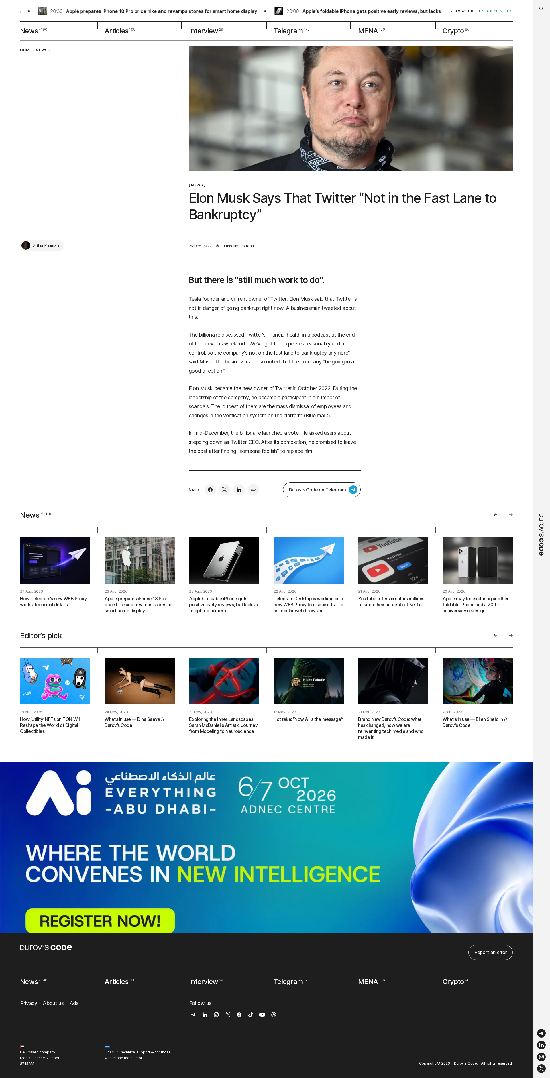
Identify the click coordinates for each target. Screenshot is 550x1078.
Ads (74, 1003)
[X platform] (541, 1068)
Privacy (28, 1003)
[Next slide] (511, 515)
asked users (322, 433)
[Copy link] (253, 489)
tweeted (331, 308)
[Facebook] (210, 489)
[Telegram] (541, 1033)
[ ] (197, 185)
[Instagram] (541, 1057)
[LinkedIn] (541, 1045)
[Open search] (541, 9)
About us (53, 1003)
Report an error (490, 952)
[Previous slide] (495, 515)
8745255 (27, 1063)
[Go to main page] (541, 539)
